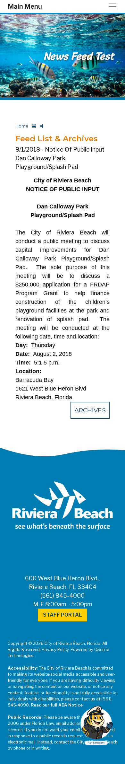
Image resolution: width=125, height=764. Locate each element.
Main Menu (25, 6)
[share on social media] (40, 126)
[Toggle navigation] (114, 6)
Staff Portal (62, 615)
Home (22, 126)
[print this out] (32, 126)
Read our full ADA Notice (57, 705)
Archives (90, 410)
